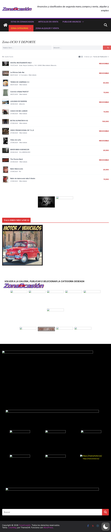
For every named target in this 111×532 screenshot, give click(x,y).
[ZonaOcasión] (5, 25)
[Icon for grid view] (82, 56)
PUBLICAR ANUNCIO (72, 21)
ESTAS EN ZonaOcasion (22, 21)
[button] (82, 22)
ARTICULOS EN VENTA (48, 21)
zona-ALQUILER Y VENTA (47, 28)
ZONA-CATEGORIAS (19, 28)
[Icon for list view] (79, 56)
